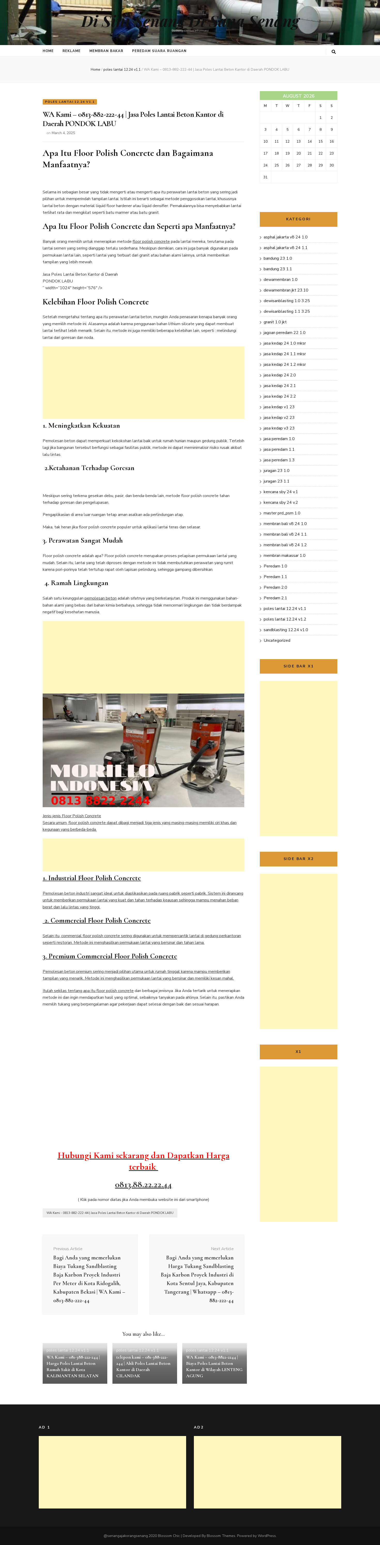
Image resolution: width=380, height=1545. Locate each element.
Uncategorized (277, 640)
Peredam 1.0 (275, 566)
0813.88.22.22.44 (143, 1184)
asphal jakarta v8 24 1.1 (286, 248)
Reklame (72, 51)
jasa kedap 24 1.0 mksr (285, 343)
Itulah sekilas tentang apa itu (69, 991)
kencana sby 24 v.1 (281, 492)
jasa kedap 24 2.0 (280, 375)
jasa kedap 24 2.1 (280, 386)
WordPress (267, 1535)
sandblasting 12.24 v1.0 (286, 630)
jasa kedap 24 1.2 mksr (285, 364)
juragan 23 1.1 (277, 481)
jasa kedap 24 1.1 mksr (285, 354)
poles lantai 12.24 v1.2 (285, 619)
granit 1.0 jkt (275, 322)
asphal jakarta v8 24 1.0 (286, 237)
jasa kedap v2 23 (279, 417)
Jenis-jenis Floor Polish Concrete (143, 897)
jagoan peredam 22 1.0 (285, 333)
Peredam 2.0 (275, 587)
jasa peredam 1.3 (279, 460)
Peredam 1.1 (275, 577)
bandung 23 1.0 (278, 258)
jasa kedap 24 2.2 (280, 396)
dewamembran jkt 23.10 (286, 290)
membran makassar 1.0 (285, 555)
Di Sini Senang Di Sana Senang (190, 20)
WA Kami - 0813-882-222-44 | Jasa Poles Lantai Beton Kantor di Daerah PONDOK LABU (110, 1213)
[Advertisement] (143, 382)
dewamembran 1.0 (281, 279)
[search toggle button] (334, 52)
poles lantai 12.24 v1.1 (70, 102)
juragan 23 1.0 (277, 470)
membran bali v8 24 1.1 (285, 534)
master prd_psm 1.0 (282, 513)
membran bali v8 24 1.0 (285, 524)
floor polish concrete (151, 241)
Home (48, 51)
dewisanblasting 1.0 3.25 (287, 301)
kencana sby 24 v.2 (281, 502)
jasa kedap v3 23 (279, 428)
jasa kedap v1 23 (279, 407)
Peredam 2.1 (275, 598)
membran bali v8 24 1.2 (285, 545)
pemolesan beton (101, 598)
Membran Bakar (106, 51)
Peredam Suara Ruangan (159, 51)
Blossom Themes (221, 1535)
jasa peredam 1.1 (279, 449)
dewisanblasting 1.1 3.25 (287, 311)
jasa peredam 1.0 (279, 439)
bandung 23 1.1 (278, 269)
